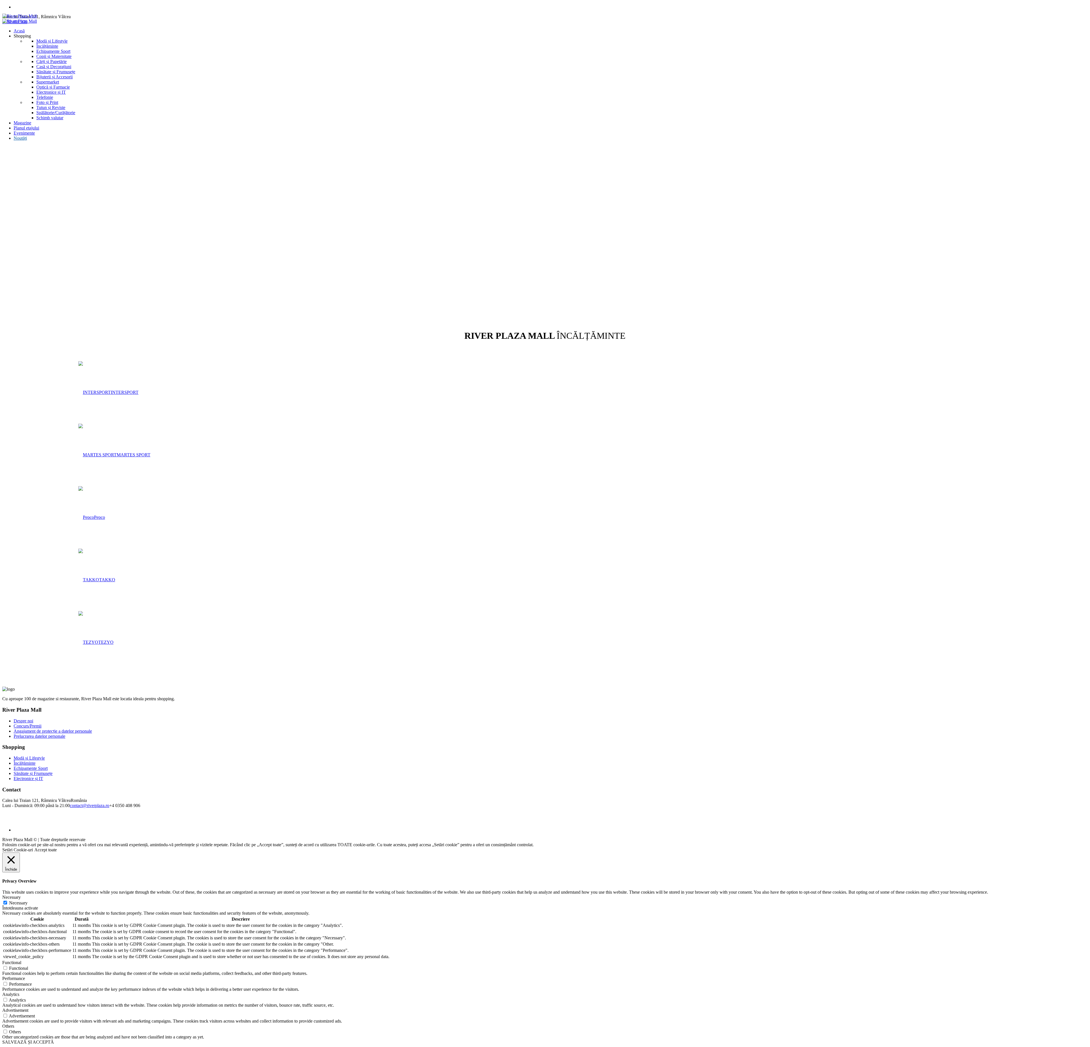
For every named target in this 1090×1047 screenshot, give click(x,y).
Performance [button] (13, 978)
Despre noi (23, 720)
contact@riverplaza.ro (89, 805)
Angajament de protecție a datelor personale (53, 731)
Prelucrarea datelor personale (39, 736)
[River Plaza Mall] (19, 19)
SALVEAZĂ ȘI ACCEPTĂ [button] (28, 1042)
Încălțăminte (24, 763)
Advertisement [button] (15, 1010)
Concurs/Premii (27, 726)
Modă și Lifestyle (29, 758)
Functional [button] (11, 962)
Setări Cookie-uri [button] (17, 849)
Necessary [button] (11, 897)
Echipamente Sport (31, 768)
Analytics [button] (10, 994)
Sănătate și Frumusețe (33, 773)
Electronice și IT (28, 778)
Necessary (18, 902)
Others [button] (8, 1026)
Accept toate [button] (45, 849)
